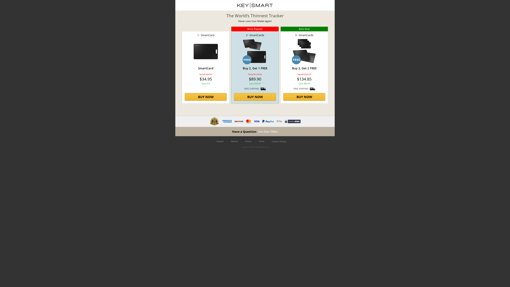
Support (220, 141)
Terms (261, 141)
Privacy (248, 141)
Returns (234, 141)
